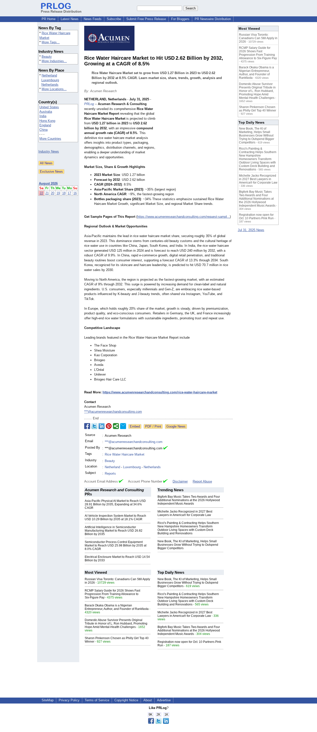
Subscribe (114, 19)
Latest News (70, 19)
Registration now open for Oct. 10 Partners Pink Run (256, 216)
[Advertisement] (195, 133)
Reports (110, 473)
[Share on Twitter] (94, 426)
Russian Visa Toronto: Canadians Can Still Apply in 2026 (258, 38)
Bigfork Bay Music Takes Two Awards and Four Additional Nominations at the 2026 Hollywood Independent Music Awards (189, 500)
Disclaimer (180, 481)
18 (64, 193)
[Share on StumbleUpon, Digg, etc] (116, 426)
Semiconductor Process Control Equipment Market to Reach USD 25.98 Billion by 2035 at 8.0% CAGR (115, 545)
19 (58, 193)
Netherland (49, 75)
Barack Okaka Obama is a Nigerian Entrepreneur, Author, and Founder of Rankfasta (117, 607)
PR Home (48, 19)
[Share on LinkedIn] (102, 426)
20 (52, 193)
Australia (45, 111)
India (42, 116)
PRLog (89, 104)
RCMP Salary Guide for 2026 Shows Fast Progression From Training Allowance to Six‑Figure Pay (112, 594)
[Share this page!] (158, 723)
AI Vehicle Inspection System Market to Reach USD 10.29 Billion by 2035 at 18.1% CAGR (115, 517)
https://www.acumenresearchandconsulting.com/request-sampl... (183, 216)
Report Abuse (202, 481)
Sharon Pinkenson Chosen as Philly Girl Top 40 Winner (257, 108)
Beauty (47, 56)
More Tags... (51, 42)
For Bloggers (180, 19)
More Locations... (54, 89)
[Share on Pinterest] (109, 426)
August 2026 (48, 183)
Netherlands (49, 84)
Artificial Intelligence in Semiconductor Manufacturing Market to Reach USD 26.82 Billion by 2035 (113, 530)
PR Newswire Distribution (213, 19)
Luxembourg (50, 80)
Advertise (164, 700)
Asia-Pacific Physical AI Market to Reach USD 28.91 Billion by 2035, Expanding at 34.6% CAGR (115, 504)
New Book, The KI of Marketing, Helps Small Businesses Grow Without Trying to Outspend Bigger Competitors (188, 545)
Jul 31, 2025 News (251, 230)
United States (49, 107)
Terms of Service (97, 700)
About (147, 700)
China (43, 130)
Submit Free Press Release (146, 19)
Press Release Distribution (61, 11)
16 (75, 193)
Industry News (48, 151)
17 (69, 193)
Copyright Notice (126, 700)
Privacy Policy (69, 700)
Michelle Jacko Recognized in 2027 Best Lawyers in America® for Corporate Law (185, 513)
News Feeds (93, 19)
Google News (175, 426)
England (45, 125)
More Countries (50, 138)
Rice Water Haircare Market (124, 454)
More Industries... (54, 61)
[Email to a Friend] (123, 426)
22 (41, 193)
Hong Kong (47, 121)
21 (47, 193)
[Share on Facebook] (87, 426)
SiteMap (47, 700)
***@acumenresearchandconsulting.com (113, 411)
